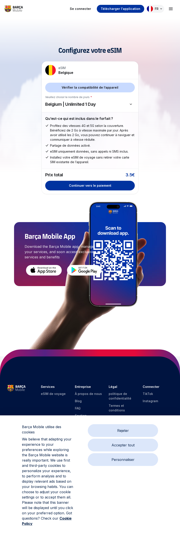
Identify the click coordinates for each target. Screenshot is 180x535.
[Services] (171, 9)
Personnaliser (123, 459)
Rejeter (123, 430)
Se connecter (80, 9)
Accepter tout (123, 445)
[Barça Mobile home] (13, 8)
